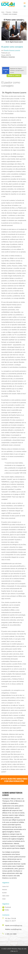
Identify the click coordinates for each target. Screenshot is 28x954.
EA (17, 951)
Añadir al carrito (14, 75)
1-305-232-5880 (10, 934)
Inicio (2, 12)
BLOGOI (4, 892)
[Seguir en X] (3, 910)
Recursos (8, 12)
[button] (23, 21)
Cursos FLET (5, 886)
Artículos (15, 12)
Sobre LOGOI (5, 895)
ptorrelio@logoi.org (16, 925)
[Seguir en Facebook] (3, 907)
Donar (4, 899)
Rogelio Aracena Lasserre (12, 50)
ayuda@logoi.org (16, 929)
